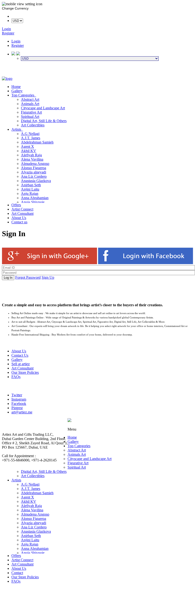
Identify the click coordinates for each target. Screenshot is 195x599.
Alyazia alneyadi (33, 172)
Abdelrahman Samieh (37, 142)
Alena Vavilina (32, 159)
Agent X (27, 146)
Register (17, 45)
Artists (17, 129)
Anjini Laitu (30, 189)
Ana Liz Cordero (34, 176)
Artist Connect (22, 209)
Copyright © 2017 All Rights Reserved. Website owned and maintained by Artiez (130, 425)
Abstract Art (30, 99)
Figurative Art (31, 112)
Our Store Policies (25, 372)
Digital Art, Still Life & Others (44, 121)
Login (15, 41)
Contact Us (19, 355)
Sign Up (48, 277)
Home (16, 87)
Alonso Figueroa (33, 168)
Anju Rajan (29, 194)
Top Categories (23, 95)
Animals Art (30, 104)
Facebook (18, 404)
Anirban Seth (31, 185)
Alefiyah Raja (31, 155)
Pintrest (17, 408)
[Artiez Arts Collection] (7, 79)
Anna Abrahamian (35, 198)
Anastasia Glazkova (36, 181)
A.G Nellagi (30, 134)
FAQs (15, 377)
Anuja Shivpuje (32, 202)
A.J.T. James (30, 138)
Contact (17, 573)
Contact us (19, 222)
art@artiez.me (21, 412)
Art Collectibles (32, 125)
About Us (18, 218)
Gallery (17, 91)
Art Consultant (22, 213)
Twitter (16, 395)
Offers (16, 205)
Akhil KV (28, 151)
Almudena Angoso (35, 164)
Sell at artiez (20, 364)
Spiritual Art (30, 117)
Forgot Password (28, 277)
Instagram (18, 399)
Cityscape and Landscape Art (43, 108)
